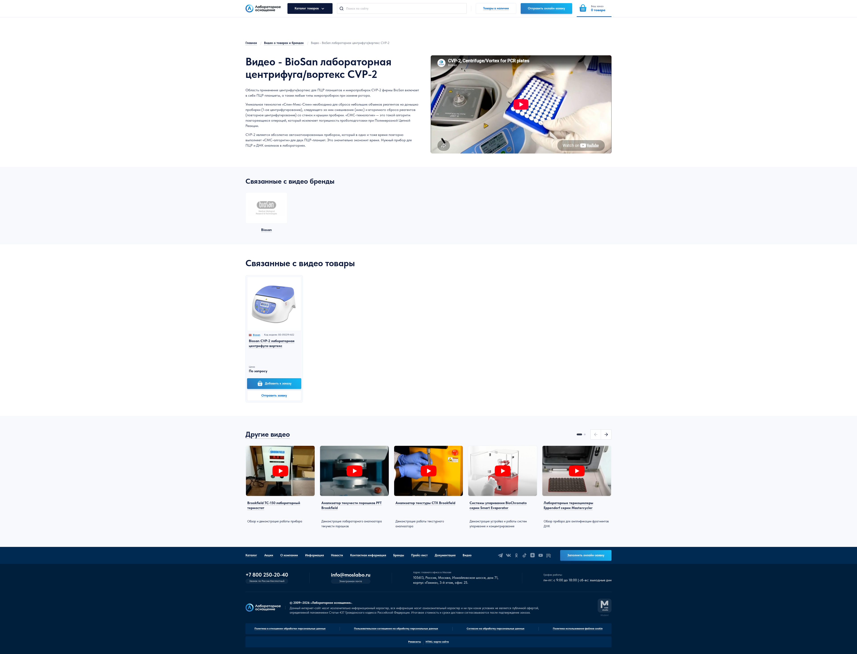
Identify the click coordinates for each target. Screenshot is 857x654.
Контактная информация (368, 555)
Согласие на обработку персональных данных (495, 628)
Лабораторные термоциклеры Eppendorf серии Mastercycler (568, 505)
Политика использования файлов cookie (578, 628)
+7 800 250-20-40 (266, 575)
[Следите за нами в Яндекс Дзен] (532, 555)
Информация (314, 555)
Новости (337, 555)
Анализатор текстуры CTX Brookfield (425, 503)
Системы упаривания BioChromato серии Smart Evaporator (498, 505)
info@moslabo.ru (350, 575)
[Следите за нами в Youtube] (540, 555)
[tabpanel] (280, 484)
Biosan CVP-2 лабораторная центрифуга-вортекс (271, 343)
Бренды (398, 555)
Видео (467, 555)
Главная (251, 43)
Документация (445, 555)
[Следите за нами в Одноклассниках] (516, 555)
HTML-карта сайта (437, 641)
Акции (268, 555)
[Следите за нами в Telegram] (500, 555)
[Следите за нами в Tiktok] (524, 555)
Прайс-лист (419, 555)
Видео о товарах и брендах (284, 43)
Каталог (251, 555)
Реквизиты (414, 641)
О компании (289, 555)
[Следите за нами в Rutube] (548, 555)
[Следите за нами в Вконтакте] (508, 555)
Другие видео (267, 434)
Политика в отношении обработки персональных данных (290, 628)
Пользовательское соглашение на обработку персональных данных (396, 628)
